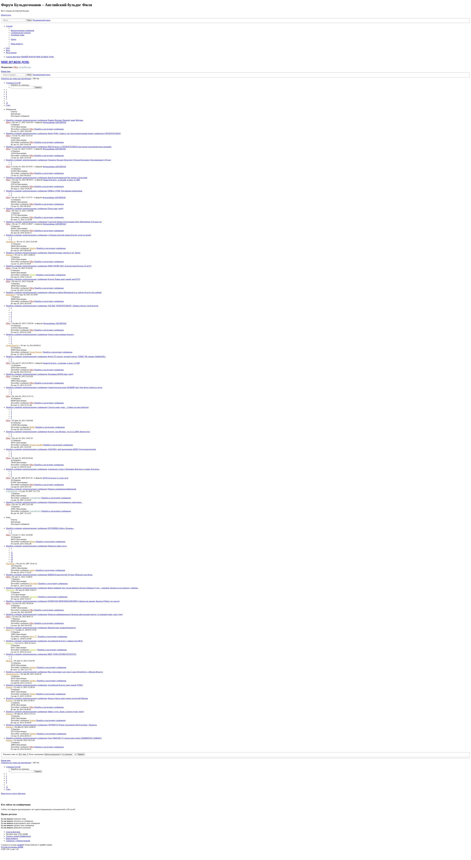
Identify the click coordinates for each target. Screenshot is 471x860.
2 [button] (6, 92)
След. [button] (8, 105)
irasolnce (32, 667)
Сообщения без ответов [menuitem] (21, 33)
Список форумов (13, 832)
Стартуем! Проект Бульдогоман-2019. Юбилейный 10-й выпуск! (75, 222)
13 (12, 557)
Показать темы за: (10, 754)
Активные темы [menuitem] (17, 35)
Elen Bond (33, 583)
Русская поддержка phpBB (12, 847)
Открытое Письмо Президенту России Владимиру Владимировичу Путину (79, 160)
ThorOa (32, 275)
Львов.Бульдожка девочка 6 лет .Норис (64, 253)
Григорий (10, 590)
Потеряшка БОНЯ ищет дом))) (60, 374)
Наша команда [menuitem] (17, 44)
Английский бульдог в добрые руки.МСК (65, 641)
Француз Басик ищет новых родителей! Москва (68, 698)
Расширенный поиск (41, 20)
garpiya (32, 570)
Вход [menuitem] (8, 50)
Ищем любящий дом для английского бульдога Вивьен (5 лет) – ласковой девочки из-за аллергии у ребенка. (93, 588)
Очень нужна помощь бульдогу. (61, 334)
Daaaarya (9, 643)
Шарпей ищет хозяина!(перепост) (62, 628)
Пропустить (6, 15)
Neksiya (32, 248)
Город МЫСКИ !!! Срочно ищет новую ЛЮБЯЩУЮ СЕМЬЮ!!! (75, 738)
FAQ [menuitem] (8, 48)
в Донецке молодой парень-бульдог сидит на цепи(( (69, 235)
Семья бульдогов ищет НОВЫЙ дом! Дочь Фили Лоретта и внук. (75, 387)
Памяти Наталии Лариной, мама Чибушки (65, 120)
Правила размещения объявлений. (62, 489)
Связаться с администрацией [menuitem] (18, 841)
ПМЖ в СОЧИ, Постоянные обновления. (65, 191)
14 (12, 559)
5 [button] (6, 99)
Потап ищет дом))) (55, 208)
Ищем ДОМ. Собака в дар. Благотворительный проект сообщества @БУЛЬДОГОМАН (84, 133)
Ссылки (9, 26)
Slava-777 (10, 630)
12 (12, 555)
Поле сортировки (36, 754)
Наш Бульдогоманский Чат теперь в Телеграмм (67, 178)
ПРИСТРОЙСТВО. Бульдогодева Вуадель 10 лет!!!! (70, 266)
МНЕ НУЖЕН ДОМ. (15, 62)
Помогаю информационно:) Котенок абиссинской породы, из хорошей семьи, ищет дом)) (85, 614)
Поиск (29, 20)
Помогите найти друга (57, 546)
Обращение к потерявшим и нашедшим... (65, 502)
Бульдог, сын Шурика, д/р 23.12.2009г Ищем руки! (69, 432)
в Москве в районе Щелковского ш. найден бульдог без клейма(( (75, 292)
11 (12, 553)
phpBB (20, 845)
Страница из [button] (13, 83)
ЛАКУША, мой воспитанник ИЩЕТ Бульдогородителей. (72, 449)
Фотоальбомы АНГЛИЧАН (54, 122)
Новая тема (5, 71)
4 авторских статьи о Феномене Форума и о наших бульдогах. (74, 469)
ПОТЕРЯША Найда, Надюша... (61, 528)
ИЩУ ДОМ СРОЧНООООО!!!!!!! (62, 654)
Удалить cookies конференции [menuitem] (18, 836)
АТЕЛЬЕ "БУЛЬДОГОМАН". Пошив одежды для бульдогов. (73, 306)
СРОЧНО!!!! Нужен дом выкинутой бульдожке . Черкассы (72, 725)
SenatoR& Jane (25, 67)
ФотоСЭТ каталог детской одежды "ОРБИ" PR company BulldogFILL (77, 356)
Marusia (9, 661)
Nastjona (9, 255)
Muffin (32, 427)
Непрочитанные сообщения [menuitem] (22, 30)
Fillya (15, 67)
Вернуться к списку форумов (13, 793)
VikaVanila (10, 564)
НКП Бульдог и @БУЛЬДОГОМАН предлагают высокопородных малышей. (80, 147)
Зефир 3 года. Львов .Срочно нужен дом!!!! (66, 712)
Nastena (9, 687)
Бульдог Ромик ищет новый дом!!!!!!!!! (64, 279)
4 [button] (6, 96)
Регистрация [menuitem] (11, 53)
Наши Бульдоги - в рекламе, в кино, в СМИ (61, 180)
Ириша (32, 541)
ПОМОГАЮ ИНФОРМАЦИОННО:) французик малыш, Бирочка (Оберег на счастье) (84, 601)
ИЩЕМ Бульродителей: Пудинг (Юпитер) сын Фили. (70, 575)
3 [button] (6, 94)
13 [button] (7, 103)
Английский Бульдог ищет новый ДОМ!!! (65, 685)
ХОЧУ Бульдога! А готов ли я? (55, 478)
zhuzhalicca (10, 242)
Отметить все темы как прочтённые (16, 79)
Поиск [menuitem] (13, 39)
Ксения (9, 701)
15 (12, 561)
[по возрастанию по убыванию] (69, 754)
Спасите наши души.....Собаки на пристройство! (68, 407)
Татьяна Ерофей (36, 445)
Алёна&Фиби (11, 491)
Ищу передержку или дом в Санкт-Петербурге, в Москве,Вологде (75, 672)
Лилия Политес (12, 345)
